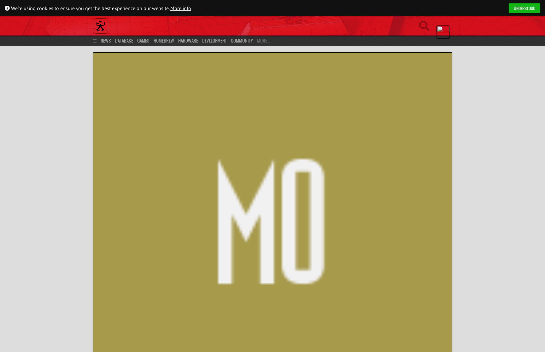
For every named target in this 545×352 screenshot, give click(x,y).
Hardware (188, 40)
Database (124, 40)
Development (214, 40)
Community (242, 40)
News (106, 40)
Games (143, 40)
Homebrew (164, 40)
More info (180, 8)
